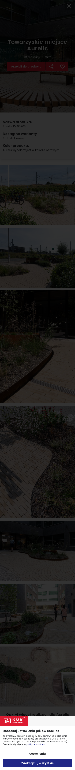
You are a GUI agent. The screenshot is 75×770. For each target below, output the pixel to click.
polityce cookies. (36, 744)
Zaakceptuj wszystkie (37, 763)
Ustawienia (37, 754)
